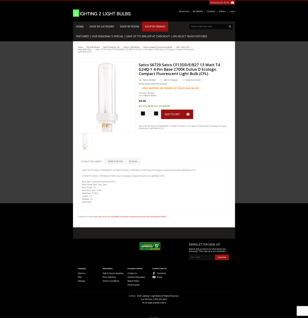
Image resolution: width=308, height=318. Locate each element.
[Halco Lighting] (107, 232)
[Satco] (145, 232)
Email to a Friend (193, 80)
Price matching (109, 277)
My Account (184, 11)
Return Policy (133, 281)
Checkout (211, 11)
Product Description (91, 161)
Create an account (86, 216)
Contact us (132, 273)
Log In (232, 11)
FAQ (79, 277)
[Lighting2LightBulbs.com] (102, 13)
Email (159, 277)
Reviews (133, 161)
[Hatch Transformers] (89, 232)
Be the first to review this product (153, 84)
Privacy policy (134, 285)
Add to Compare (171, 80)
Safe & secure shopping (113, 273)
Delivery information (136, 277)
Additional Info (115, 161)
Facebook (161, 273)
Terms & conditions (111, 281)
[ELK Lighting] (124, 232)
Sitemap (81, 281)
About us (82, 273)
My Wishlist (198, 11)
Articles (222, 11)
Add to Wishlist (149, 80)
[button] (143, 113)
